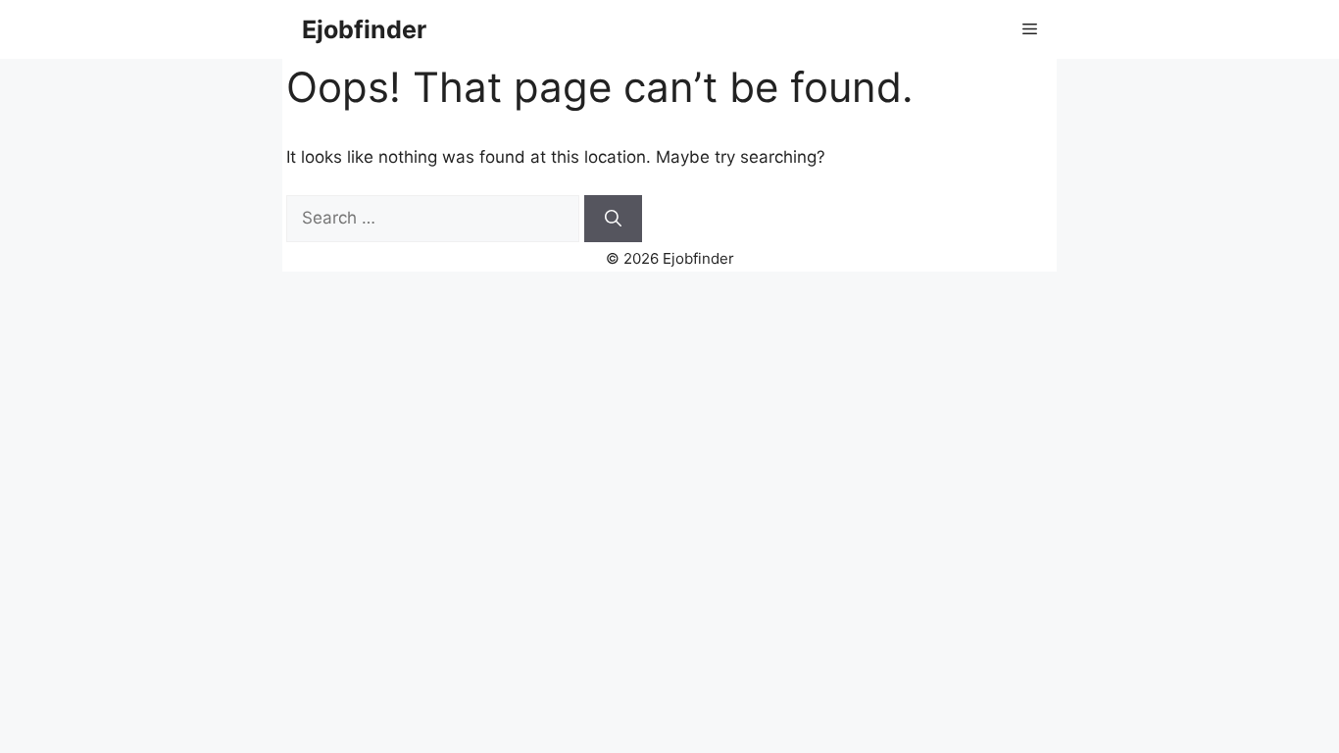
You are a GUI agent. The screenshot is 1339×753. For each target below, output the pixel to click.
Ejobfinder (364, 29)
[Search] (613, 218)
